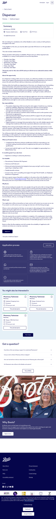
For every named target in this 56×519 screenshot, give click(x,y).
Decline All (28, 509)
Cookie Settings (32, 473)
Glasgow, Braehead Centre (38, 301)
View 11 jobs (28, 334)
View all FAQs (28, 371)
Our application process (9, 35)
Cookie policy (32, 469)
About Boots (6, 466)
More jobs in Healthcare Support (10, 236)
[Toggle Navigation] (52, 2)
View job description (15, 309)
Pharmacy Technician (11, 297)
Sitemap (31, 477)
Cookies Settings (28, 504)
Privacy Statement (33, 466)
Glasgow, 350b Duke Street (12, 320)
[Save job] (25, 297)
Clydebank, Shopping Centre (12, 301)
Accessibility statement (8, 477)
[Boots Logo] (4, 2)
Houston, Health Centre (12, 31)
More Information (29, 500)
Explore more (8, 433)
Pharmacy (4, 19)
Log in (47, 2)
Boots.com (5, 469)
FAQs (4, 473)
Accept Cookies (28, 514)
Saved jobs (42, 2)
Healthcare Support (14, 19)
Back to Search (8, 9)
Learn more (48, 245)
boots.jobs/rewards (20, 179)
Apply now (7, 231)
